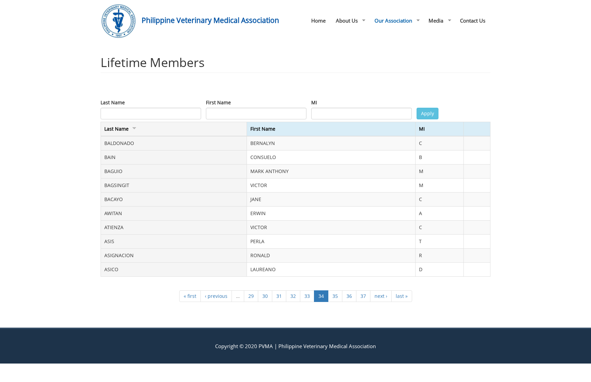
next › (381, 296)
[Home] (121, 21)
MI (314, 102)
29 (251, 296)
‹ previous (216, 296)
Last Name (113, 102)
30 (265, 296)
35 (335, 296)
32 (293, 296)
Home (318, 20)
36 (349, 296)
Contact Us (472, 20)
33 (307, 296)
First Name (218, 102)
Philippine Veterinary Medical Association (210, 20)
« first (190, 296)
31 (279, 296)
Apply (427, 113)
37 (363, 296)
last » (402, 296)
